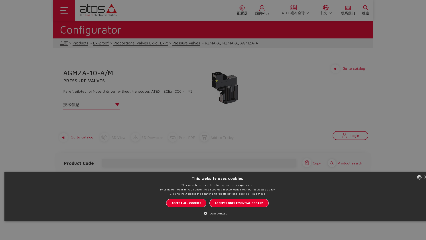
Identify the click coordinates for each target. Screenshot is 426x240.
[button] (217, 213)
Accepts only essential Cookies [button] (239, 203)
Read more (257, 193)
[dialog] (213, 120)
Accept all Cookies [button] (186, 203)
